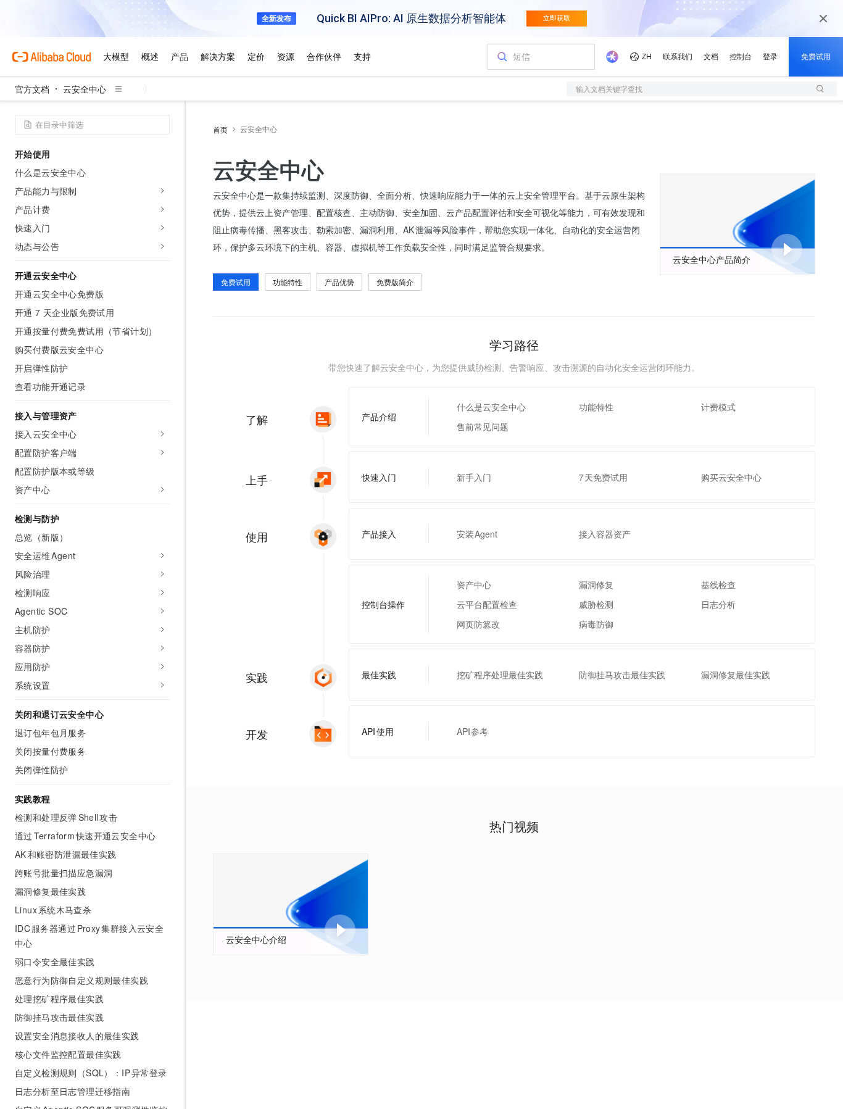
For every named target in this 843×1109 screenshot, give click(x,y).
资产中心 (474, 584)
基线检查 (718, 584)
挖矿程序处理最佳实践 (500, 674)
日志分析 (718, 604)
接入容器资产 (605, 534)
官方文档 (32, 89)
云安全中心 (84, 89)
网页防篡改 (478, 624)
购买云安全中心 (731, 477)
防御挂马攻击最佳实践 (622, 674)
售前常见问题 (483, 426)
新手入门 (474, 477)
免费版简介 (394, 281)
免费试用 (236, 281)
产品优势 (339, 281)
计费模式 (718, 407)
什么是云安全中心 (491, 407)
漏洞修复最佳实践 (735, 674)
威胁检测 (596, 604)
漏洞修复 (596, 584)
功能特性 (287, 281)
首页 (220, 129)
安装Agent (477, 534)
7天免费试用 (603, 477)
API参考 (473, 731)
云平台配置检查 (487, 604)
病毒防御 (596, 624)
